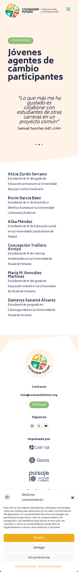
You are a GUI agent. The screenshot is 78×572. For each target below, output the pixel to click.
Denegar (39, 547)
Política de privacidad (49, 566)
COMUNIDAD (20, 40)
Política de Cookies (25, 566)
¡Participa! (39, 404)
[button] (72, 497)
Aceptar (39, 537)
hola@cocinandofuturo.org (39, 395)
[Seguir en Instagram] (32, 426)
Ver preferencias (39, 557)
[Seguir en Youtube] (46, 426)
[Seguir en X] (39, 426)
